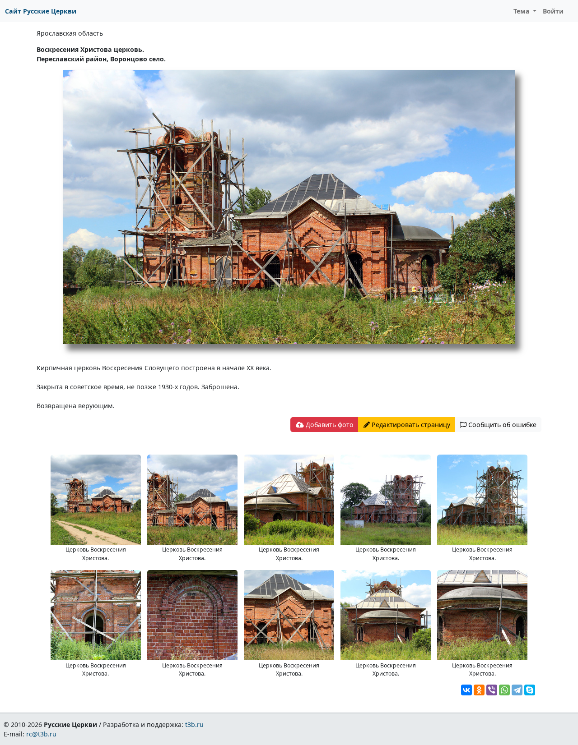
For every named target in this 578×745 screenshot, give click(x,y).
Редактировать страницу (410, 424)
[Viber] (491, 690)
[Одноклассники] (479, 690)
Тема (522, 11)
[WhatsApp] (504, 690)
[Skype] (529, 690)
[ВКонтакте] (466, 690)
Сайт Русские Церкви (40, 11)
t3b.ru (194, 724)
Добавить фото (329, 424)
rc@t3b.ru (41, 734)
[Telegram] (517, 690)
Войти (553, 11)
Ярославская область (70, 33)
